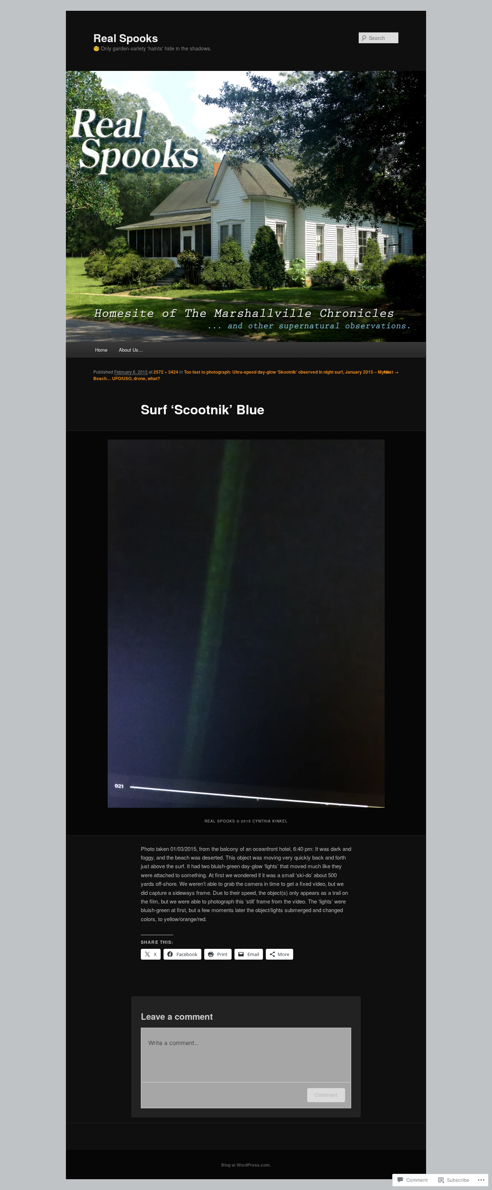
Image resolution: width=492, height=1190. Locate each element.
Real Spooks (125, 37)
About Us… (131, 349)
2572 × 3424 (165, 372)
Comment (326, 1095)
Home (101, 349)
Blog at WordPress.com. (246, 1165)
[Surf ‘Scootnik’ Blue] (246, 624)
